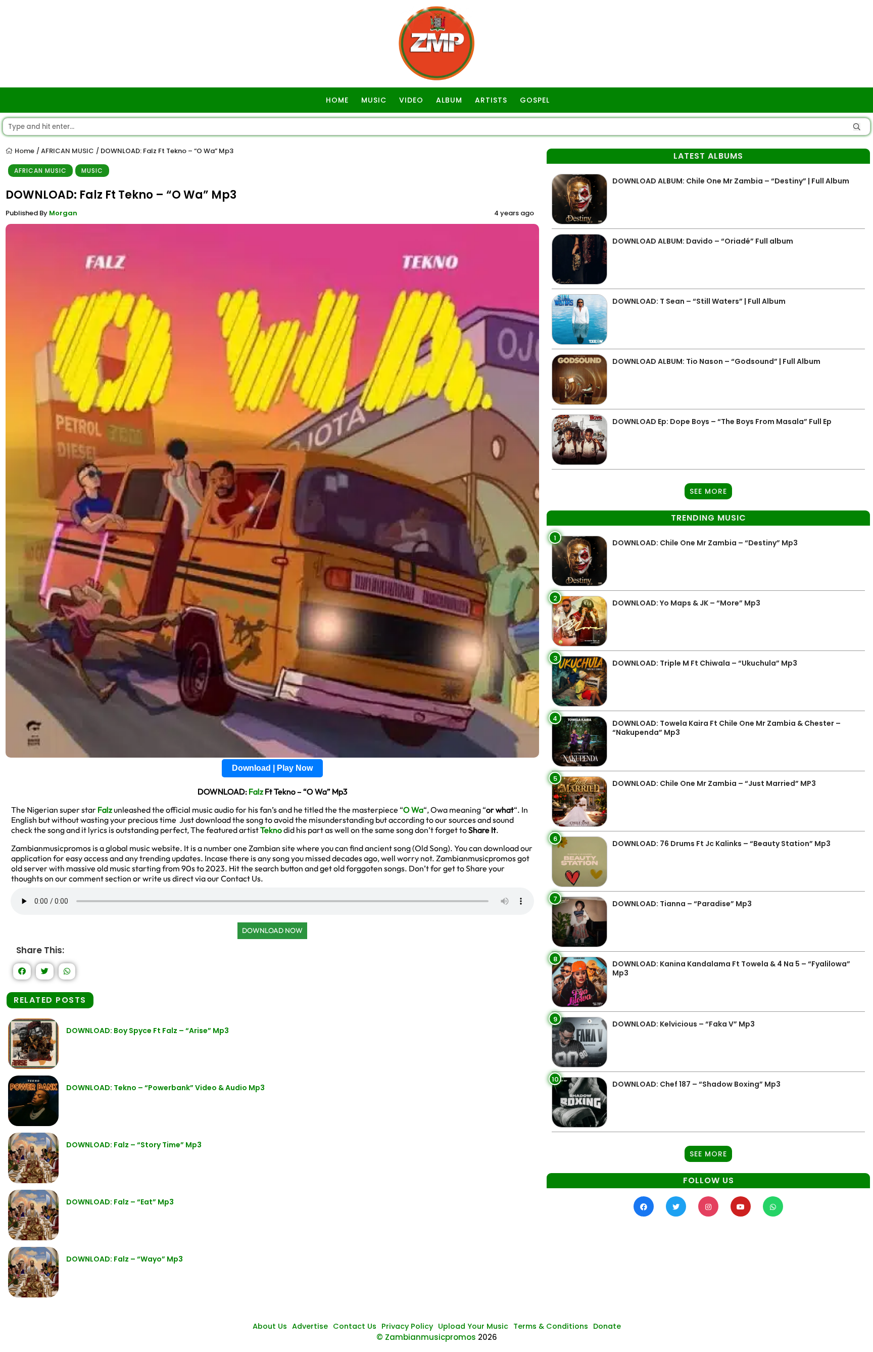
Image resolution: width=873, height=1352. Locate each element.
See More (708, 491)
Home (23, 151)
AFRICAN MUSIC (67, 151)
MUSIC (373, 100)
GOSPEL (535, 100)
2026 (487, 1337)
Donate (607, 1326)
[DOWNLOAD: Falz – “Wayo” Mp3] (33, 1294)
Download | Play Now (272, 768)
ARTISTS (491, 100)
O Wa (413, 810)
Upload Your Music (473, 1326)
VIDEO (411, 100)
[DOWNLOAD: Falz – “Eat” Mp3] (33, 1237)
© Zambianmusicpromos (426, 1337)
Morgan (63, 213)
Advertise (310, 1326)
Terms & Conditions (550, 1326)
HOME (337, 100)
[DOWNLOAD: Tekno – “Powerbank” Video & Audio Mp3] (33, 1123)
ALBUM (449, 100)
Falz (256, 791)
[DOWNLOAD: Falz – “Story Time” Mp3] (33, 1180)
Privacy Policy (407, 1326)
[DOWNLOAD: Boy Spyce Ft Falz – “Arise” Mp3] (33, 1066)
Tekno (271, 830)
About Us (270, 1326)
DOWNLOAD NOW (272, 930)
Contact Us (354, 1326)
